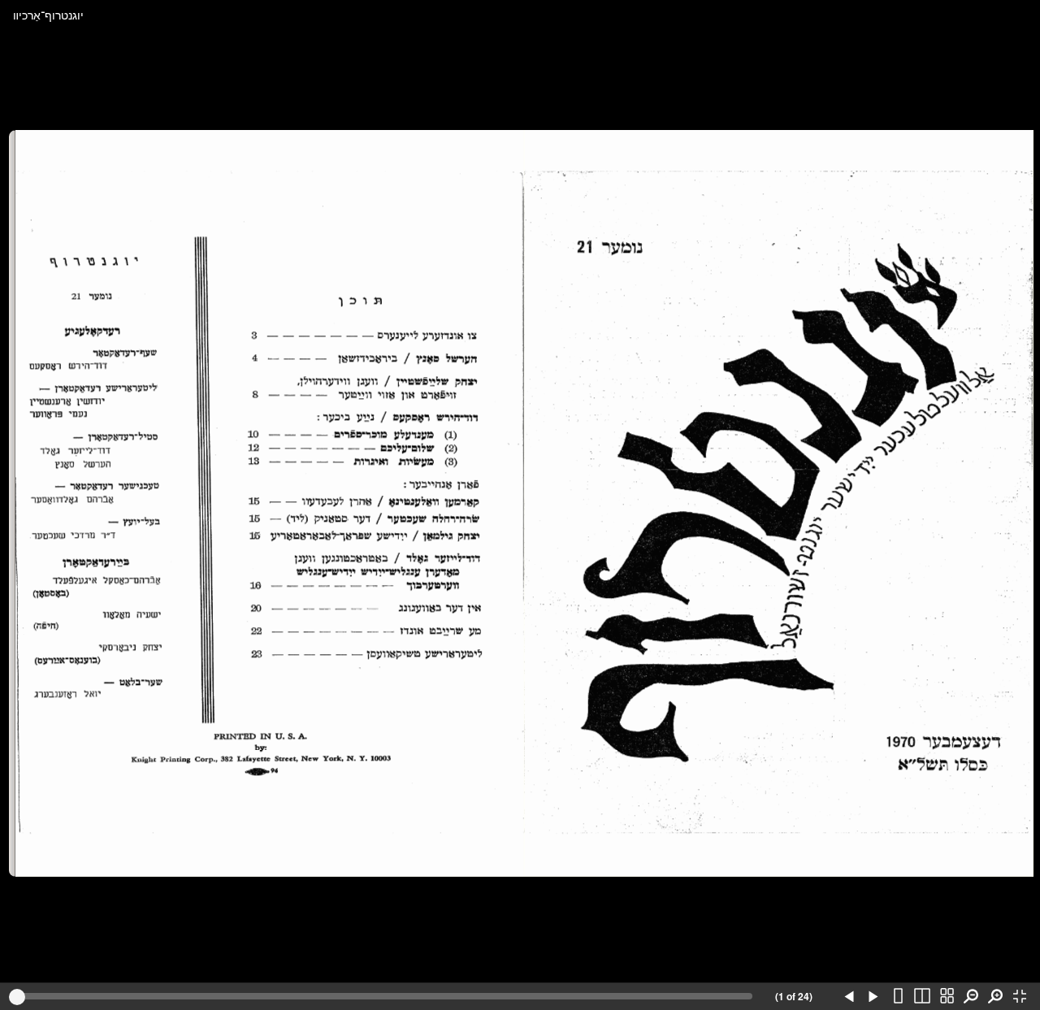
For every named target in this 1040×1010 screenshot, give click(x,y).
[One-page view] (898, 997)
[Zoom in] (995, 997)
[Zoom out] (971, 997)
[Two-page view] (922, 997)
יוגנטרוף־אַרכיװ (48, 15)
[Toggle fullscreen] (1020, 997)
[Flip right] (873, 997)
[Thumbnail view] (946, 997)
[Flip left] (849, 997)
